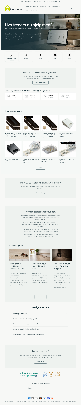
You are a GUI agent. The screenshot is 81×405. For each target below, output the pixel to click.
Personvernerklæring (21, 401)
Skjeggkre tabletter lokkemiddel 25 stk (31, 160)
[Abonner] (53, 388)
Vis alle (41, 167)
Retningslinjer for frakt (41, 401)
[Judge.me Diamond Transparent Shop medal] (44, 374)
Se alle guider (40, 361)
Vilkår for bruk (31, 401)
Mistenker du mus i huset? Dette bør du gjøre (62, 266)
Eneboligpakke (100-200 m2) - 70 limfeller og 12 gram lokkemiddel (31, 134)
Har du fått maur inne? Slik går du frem (39, 266)
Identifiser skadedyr (40, 82)
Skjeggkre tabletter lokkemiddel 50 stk (67, 160)
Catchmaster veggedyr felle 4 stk (49, 159)
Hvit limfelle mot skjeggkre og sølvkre (66, 134)
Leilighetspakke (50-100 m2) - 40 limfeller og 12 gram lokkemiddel (49, 134)
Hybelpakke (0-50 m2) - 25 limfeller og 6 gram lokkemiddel (13, 134)
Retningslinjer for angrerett (54, 401)
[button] (67, 8)
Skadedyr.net (12, 401)
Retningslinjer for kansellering (69, 401)
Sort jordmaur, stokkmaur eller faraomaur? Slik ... (17, 266)
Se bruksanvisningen (40, 193)
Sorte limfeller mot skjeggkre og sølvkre (12, 160)
